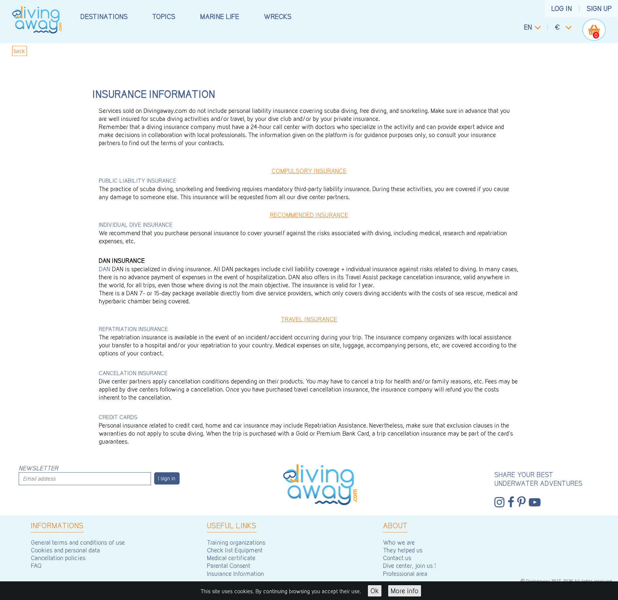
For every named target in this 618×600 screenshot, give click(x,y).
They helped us (403, 550)
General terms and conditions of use (78, 542)
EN (528, 27)
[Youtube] (534, 502)
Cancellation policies (58, 558)
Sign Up (599, 8)
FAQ (36, 565)
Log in (561, 8)
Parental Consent (228, 565)
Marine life (219, 16)
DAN (104, 269)
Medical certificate (231, 558)
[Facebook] (511, 502)
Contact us (397, 558)
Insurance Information (235, 573)
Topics (163, 16)
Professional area (405, 573)
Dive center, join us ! (409, 565)
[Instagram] (499, 502)
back (19, 51)
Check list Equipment (235, 550)
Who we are (399, 542)
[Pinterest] (521, 502)
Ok (374, 590)
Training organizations (236, 542)
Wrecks (278, 16)
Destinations (104, 16)
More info (405, 590)
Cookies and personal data (65, 550)
